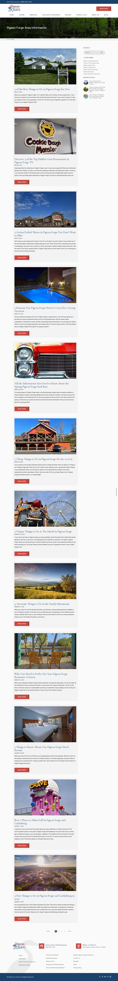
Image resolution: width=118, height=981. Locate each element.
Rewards (75, 961)
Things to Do (81, 15)
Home (12, 15)
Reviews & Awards (24, 965)
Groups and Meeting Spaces (55, 964)
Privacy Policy (77, 967)
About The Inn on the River (27, 962)
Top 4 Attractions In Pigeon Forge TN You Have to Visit (97, 82)
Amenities (33, 15)
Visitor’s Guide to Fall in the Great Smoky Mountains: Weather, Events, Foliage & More (97, 89)
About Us (95, 15)
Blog (106, 15)
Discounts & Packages (51, 15)
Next (70, 931)
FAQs (75, 964)
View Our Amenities (52, 955)
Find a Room (22, 958)
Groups (68, 15)
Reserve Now (50, 961)
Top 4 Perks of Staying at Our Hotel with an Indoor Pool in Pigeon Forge (96, 96)
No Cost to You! (116, 492)
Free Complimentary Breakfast (55, 967)
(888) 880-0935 (26, 2)
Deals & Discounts (51, 958)
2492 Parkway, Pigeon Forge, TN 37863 (94, 947)
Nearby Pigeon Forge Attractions (83, 955)
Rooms (21, 15)
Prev (47, 931)
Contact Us (76, 958)
